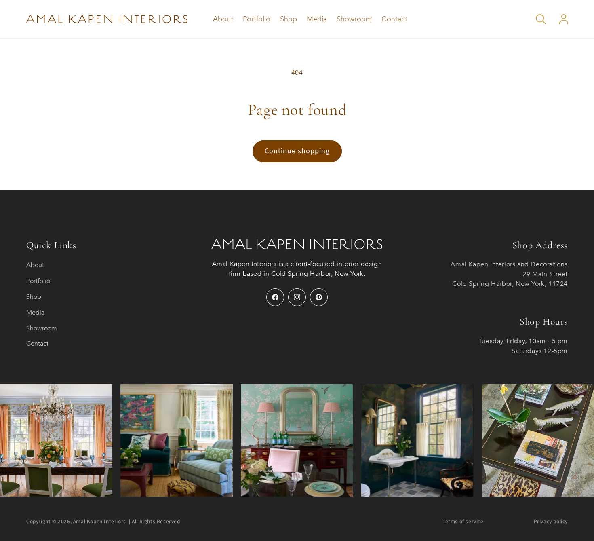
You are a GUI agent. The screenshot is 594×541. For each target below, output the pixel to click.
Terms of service (463, 521)
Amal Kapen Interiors (99, 521)
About (35, 265)
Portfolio (38, 281)
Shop (33, 296)
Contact (37, 343)
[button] (541, 19)
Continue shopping (297, 151)
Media (35, 312)
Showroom (41, 328)
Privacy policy (551, 521)
